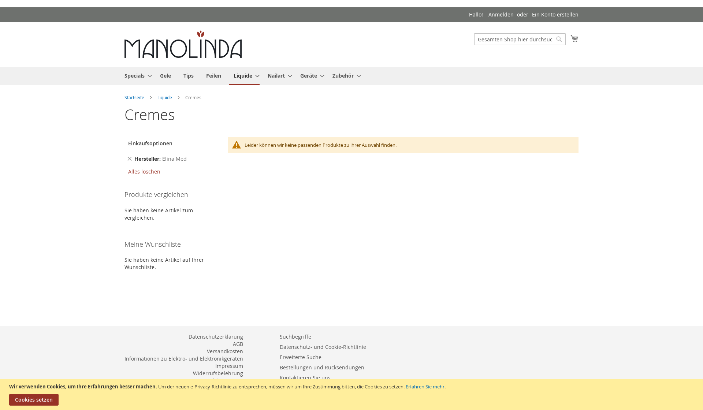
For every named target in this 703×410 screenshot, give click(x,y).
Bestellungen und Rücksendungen (322, 367)
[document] (352, 394)
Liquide (165, 97)
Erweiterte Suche (300, 357)
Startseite (134, 97)
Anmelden (501, 14)
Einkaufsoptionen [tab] (150, 143)
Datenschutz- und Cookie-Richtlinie (323, 346)
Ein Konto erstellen (555, 14)
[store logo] (183, 44)
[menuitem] (136, 75)
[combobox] (520, 39)
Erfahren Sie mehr (425, 386)
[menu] (351, 76)
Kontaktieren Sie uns (305, 377)
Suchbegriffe (295, 336)
